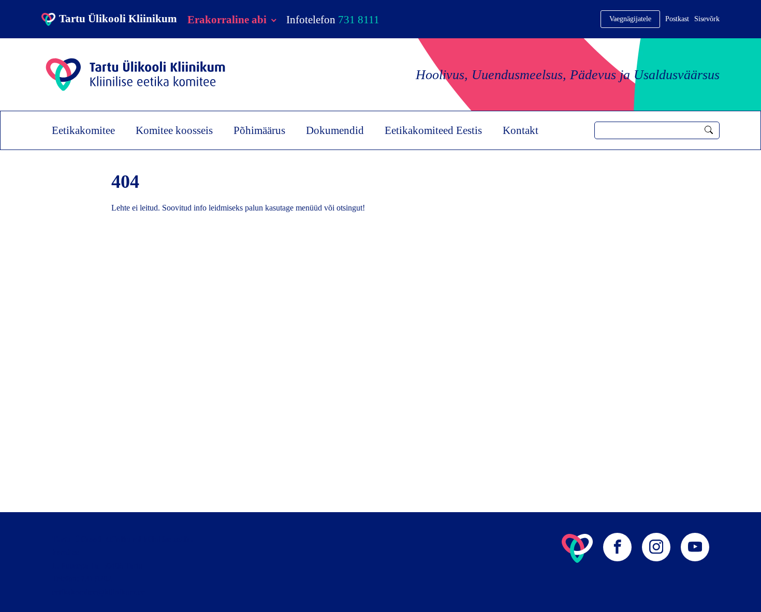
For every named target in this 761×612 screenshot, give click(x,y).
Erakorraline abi (227, 19)
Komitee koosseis (174, 130)
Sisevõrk (707, 19)
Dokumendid (335, 130)
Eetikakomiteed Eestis (433, 130)
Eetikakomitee (83, 130)
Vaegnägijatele (630, 19)
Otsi (708, 130)
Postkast (677, 19)
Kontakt (520, 130)
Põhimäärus (259, 130)
